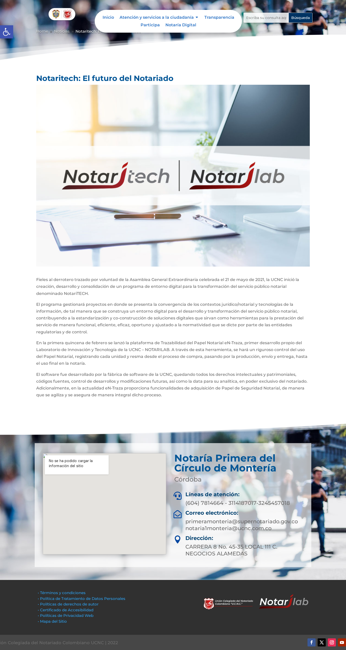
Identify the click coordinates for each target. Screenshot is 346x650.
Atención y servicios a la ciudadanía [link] (157, 18)
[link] (6, 31)
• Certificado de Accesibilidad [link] (65, 610)
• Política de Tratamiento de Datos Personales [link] (81, 598)
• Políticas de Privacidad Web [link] (65, 615)
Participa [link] (150, 25)
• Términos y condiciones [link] (62, 592)
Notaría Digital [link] (180, 25)
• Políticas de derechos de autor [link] (68, 604)
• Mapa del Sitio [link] (53, 621)
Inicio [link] (108, 18)
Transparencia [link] (219, 18)
